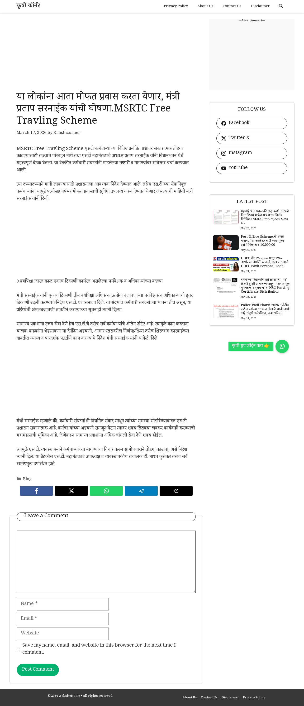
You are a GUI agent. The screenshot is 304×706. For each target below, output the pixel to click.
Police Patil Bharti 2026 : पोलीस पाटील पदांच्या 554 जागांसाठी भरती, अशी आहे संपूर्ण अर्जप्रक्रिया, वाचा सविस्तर (265, 309)
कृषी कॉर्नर (28, 6)
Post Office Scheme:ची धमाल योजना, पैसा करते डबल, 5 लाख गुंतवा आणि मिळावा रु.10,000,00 (263, 241)
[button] (280, 6)
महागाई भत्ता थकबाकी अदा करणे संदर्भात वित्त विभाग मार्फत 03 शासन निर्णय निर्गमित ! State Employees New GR (265, 217)
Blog (27, 479)
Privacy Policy (176, 6)
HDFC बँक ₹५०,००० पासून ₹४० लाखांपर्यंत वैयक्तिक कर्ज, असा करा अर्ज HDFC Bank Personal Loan (264, 263)
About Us (205, 6)
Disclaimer (260, 6)
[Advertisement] (106, 52)
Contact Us (232, 6)
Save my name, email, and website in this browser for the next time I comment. (99, 649)
